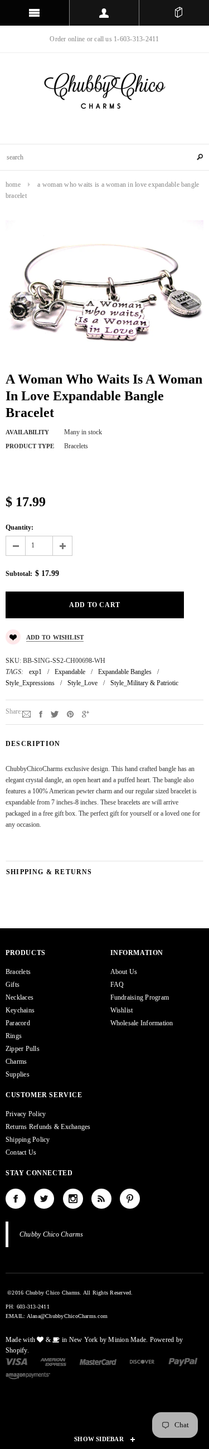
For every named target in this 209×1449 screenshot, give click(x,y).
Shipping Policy (28, 1139)
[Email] (26, 714)
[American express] (53, 1361)
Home (13, 184)
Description (33, 744)
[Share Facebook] (40, 714)
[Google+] (85, 714)
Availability (27, 432)
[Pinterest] (70, 714)
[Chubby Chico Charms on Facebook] (16, 1199)
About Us (124, 972)
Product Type (30, 446)
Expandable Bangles (125, 672)
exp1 (35, 672)
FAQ (117, 984)
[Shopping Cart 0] (178, 13)
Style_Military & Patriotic (144, 683)
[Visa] (16, 1361)
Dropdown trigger (104, 13)
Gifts (13, 984)
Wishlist (121, 1010)
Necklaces (19, 997)
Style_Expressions (30, 683)
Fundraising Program (139, 997)
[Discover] (142, 1361)
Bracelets (18, 972)
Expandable (70, 672)
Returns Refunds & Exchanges (48, 1127)
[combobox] (104, 157)
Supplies (18, 1074)
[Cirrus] (28, 1375)
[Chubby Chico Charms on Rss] (101, 1199)
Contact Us (21, 1152)
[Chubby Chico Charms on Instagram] (73, 1199)
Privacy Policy (26, 1114)
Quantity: (19, 527)
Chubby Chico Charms (52, 1234)
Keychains (20, 1010)
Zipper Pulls (23, 1049)
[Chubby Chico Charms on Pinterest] (130, 1199)
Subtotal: (19, 574)
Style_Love (82, 683)
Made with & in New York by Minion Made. (77, 1340)
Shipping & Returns (49, 872)
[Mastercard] (98, 1361)
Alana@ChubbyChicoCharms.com (67, 1316)
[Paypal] (183, 1361)
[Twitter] (55, 714)
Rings (14, 1036)
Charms (16, 1061)
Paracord (18, 1023)
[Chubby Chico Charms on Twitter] (44, 1199)
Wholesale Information (141, 1023)
